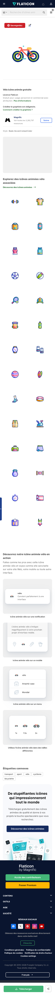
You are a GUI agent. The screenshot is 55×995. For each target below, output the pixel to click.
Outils (6, 901)
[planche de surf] (40, 374)
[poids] (15, 201)
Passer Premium (27, 885)
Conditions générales (14, 950)
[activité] (40, 226)
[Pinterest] (27, 926)
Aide (5, 907)
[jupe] (40, 448)
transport (9, 774)
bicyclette (9, 778)
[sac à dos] (15, 325)
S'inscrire (27, 943)
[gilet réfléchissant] (15, 424)
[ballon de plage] (40, 275)
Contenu (8, 896)
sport (19, 774)
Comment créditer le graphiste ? (18, 110)
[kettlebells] (15, 473)
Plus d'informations (22, 101)
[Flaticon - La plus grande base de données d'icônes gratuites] (24, 4)
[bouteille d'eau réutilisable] (40, 325)
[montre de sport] (15, 350)
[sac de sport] (15, 448)
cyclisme (37, 774)
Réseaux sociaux (27, 919)
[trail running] (15, 399)
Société (7, 913)
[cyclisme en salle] (40, 424)
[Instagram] (34, 926)
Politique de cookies (13, 953)
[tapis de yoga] (40, 498)
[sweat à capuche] (15, 226)
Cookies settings (28, 956)
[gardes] (40, 350)
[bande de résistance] (40, 473)
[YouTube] (41, 926)
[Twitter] (20, 926)
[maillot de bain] (40, 522)
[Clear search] (37, 12)
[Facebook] (13, 926)
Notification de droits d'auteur (38, 953)
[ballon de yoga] (15, 374)
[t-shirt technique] (40, 201)
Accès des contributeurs (27, 877)
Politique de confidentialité (38, 950)
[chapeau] (40, 300)
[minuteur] (15, 498)
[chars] (15, 251)
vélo (27, 774)
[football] (15, 275)
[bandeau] (40, 399)
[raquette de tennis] (15, 300)
